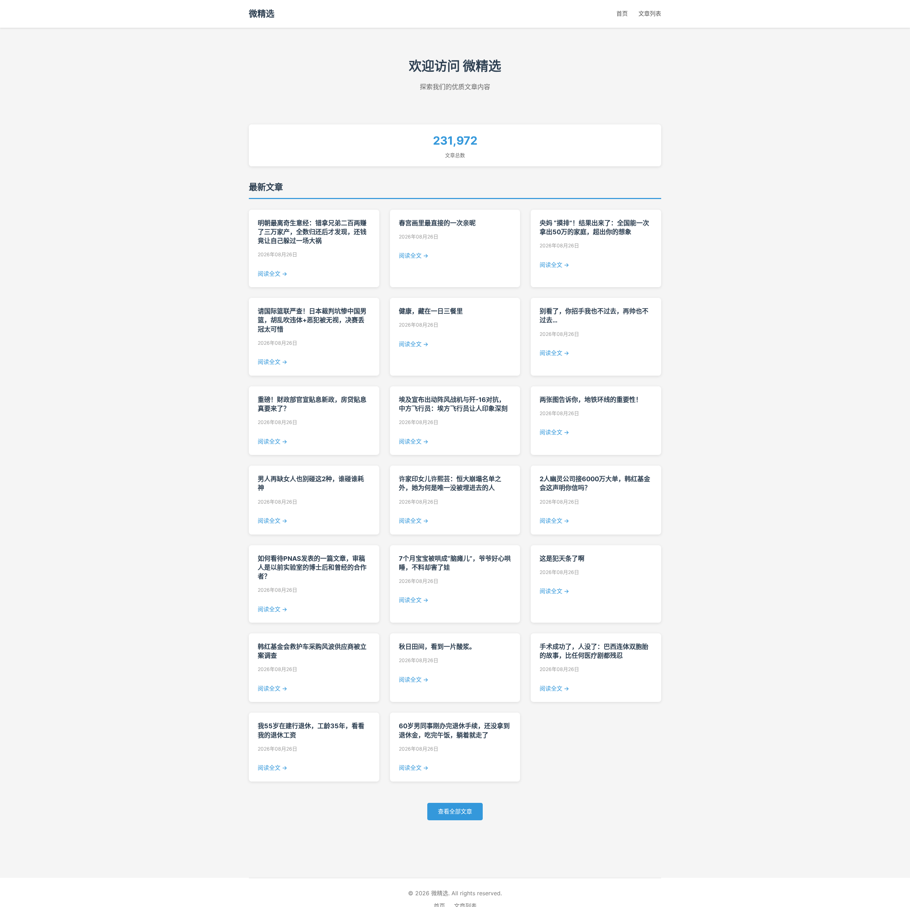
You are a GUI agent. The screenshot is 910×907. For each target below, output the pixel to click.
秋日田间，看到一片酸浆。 (437, 646)
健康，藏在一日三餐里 (431, 311)
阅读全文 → (272, 273)
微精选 (261, 14)
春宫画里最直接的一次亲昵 (437, 223)
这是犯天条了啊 (562, 558)
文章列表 (649, 13)
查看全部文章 (455, 811)
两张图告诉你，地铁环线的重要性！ (591, 399)
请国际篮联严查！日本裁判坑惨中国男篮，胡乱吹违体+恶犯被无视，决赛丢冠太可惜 (312, 320)
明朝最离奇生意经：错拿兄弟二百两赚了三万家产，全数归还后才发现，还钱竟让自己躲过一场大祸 (312, 232)
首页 (622, 13)
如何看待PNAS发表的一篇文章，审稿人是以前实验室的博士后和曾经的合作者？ (312, 567)
